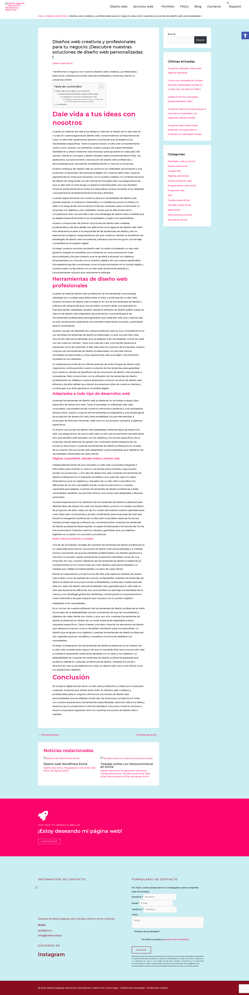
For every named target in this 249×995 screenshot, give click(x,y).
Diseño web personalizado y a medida (80, 101)
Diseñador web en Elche (181, 161)
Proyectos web (176, 190)
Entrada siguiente (147, 734)
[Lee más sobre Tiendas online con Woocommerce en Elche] (126, 758)
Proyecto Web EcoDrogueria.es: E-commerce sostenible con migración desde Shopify (187, 113)
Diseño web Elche (62, 63)
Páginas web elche (178, 175)
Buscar (172, 34)
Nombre (137, 896)
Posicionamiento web (180, 180)
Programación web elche (77, 768)
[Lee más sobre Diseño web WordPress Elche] (61, 758)
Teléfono (137, 909)
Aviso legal (112, 987)
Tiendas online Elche (133, 773)
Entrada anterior (48, 734)
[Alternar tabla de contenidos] (99, 86)
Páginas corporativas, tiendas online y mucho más (84, 99)
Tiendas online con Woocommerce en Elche (126, 765)
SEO (170, 195)
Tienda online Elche (110, 773)
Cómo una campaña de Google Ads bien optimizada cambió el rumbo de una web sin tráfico (185, 84)
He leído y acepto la (165, 939)
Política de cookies (157, 987)
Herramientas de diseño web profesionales (79, 94)
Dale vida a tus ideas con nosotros (72, 91)
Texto (135, 914)
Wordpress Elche (59, 770)
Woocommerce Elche (118, 776)
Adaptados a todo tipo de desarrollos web (80, 97)
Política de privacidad (132, 987)
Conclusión (61, 104)
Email (135, 903)
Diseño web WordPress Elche (65, 764)
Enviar (141, 950)
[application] (154, 6)
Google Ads (174, 171)
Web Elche (174, 210)
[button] (245, 35)
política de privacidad (177, 939)
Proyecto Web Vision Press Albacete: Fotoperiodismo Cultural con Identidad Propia (184, 130)
